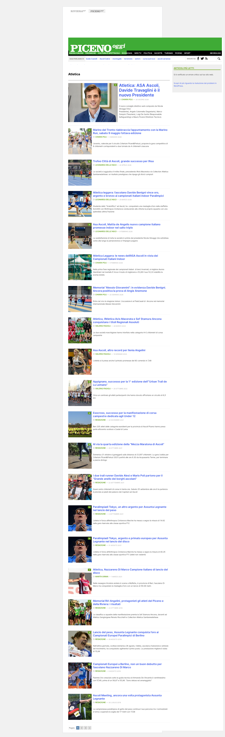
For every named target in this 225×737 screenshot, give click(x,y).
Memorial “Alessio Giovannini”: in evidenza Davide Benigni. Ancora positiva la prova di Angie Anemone (129, 289)
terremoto (128, 59)
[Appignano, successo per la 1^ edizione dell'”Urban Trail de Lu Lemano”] (80, 405)
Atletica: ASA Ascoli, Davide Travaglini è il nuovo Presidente (139, 90)
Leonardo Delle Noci (106, 165)
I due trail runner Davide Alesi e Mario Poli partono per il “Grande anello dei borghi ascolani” (127, 477)
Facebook (198, 59)
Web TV (137, 53)
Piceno (178, 53)
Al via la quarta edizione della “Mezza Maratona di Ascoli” (128, 444)
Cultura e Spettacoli (109, 53)
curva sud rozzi (149, 59)
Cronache (91, 53)
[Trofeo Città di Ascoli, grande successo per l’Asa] (80, 185)
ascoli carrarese (164, 59)
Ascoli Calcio (76, 53)
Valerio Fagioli (103, 326)
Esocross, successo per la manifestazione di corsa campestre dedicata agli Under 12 (124, 414)
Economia (127, 53)
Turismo (168, 53)
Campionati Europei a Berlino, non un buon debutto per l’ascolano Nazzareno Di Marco (127, 666)
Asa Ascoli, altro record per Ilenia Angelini (119, 350)
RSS (206, 59)
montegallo (117, 59)
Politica (148, 53)
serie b (137, 59)
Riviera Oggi (78, 11)
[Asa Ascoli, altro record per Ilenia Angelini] (80, 374)
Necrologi (215, 53)
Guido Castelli (91, 59)
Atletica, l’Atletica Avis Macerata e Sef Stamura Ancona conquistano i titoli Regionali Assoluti (127, 320)
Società (158, 53)
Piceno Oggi (97, 11)
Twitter (202, 59)
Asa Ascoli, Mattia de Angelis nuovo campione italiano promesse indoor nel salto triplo (126, 226)
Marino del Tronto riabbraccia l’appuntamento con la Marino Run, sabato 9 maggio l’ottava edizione (130, 131)
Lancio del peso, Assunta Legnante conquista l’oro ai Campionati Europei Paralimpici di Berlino (126, 634)
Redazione (100, 420)
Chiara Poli (127, 99)
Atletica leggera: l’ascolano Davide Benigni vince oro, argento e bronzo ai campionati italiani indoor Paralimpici (128, 194)
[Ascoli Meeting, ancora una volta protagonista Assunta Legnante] (80, 719)
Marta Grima (101, 576)
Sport (187, 53)
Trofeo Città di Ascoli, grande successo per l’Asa (123, 161)
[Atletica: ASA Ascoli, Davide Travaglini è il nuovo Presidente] (93, 121)
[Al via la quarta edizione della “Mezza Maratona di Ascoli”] (80, 468)
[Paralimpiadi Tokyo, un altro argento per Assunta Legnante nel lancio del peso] (80, 530)
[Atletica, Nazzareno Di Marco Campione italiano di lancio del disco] (80, 593)
